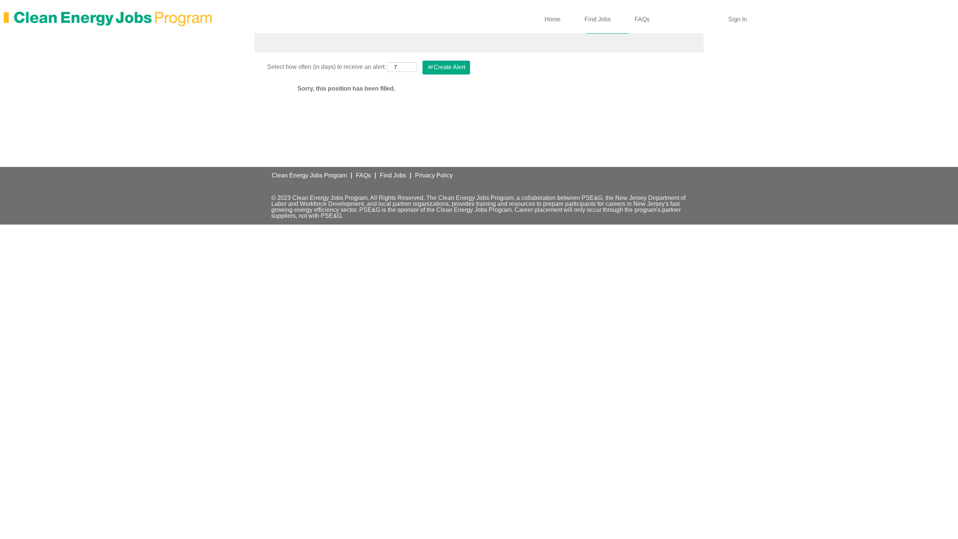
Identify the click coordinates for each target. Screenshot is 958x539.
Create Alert (448, 67)
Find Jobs (598, 19)
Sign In (737, 19)
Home (552, 19)
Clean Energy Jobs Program (309, 175)
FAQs (642, 19)
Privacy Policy (434, 175)
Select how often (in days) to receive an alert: (326, 67)
